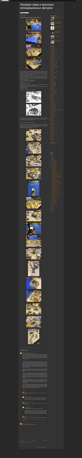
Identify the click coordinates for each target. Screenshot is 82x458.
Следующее (22, 440)
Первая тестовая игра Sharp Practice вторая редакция (56, 173)
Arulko (51, 79)
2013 (51, 207)
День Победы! (53, 196)
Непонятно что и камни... (54, 191)
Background (52, 81)
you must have (52, 83)
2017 (51, 158)
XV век (51, 138)
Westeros (52, 136)
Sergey (26, 416)
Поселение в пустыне (54, 188)
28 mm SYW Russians (54, 169)
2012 (51, 208)
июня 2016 (53, 167)
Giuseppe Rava (53, 113)
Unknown (23, 352)
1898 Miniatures (53, 120)
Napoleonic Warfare (53, 94)
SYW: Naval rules (53, 77)
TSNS (51, 118)
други (51, 59)
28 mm (51, 47)
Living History (52, 132)
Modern (52, 86)
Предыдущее (45, 440)
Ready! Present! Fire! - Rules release (57, 36)
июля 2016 (53, 166)
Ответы (24, 390)
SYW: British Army (53, 54)
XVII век (52, 139)
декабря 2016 (53, 160)
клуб (51, 56)
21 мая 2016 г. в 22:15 (30, 396)
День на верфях (53, 170)
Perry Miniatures (53, 91)
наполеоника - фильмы (54, 140)
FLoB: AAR (52, 90)
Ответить (23, 388)
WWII (51, 70)
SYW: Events (52, 75)
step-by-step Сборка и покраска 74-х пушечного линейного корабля (58, 32)
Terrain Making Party (54, 199)
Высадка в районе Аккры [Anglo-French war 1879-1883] (58, 41)
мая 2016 (53, 168)
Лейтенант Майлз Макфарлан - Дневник (56, 109)
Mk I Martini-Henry (53, 189)
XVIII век (52, 53)
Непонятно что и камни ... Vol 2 (55, 190)
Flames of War (52, 85)
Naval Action (52, 107)
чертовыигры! (52, 111)
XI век (51, 137)
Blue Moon (52, 78)
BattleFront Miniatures (53, 93)
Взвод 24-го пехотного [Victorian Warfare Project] (55, 185)
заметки (52, 55)
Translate (26, 13)
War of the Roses (53, 108)
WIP (51, 49)
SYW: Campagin (53, 87)
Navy (51, 80)
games (51, 119)
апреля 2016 (53, 200)
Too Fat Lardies (53, 89)
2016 (51, 159)
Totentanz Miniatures (53, 134)
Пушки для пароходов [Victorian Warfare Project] (55, 179)
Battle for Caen (53, 92)
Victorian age (31, 347)
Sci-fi (51, 117)
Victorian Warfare (35, 347)
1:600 (51, 121)
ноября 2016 (53, 161)
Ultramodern (52, 82)
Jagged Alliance (53, 72)
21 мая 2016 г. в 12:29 (28, 352)
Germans (52, 112)
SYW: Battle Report (53, 76)
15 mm (51, 52)
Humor (51, 114)
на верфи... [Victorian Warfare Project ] (56, 175)
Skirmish (52, 95)
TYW (51, 133)
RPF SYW (52, 58)
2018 (51, 157)
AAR (51, 74)
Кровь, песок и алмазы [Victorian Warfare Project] (55, 197)
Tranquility (52, 135)
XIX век (38, 347)
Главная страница (33, 440)
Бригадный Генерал (53, 71)
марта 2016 (53, 201)
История (52, 73)
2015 (51, 205)
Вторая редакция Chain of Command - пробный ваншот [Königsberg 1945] (58, 23)
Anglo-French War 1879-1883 (26, 347)
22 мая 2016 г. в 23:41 (31, 416)
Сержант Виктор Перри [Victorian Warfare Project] (55, 186)
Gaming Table (52, 84)
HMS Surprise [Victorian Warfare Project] (56, 176)
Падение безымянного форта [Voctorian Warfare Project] (55, 181)
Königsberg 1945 (53, 116)
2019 (51, 156)
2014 (51, 206)
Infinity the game (53, 115)
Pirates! (52, 88)
